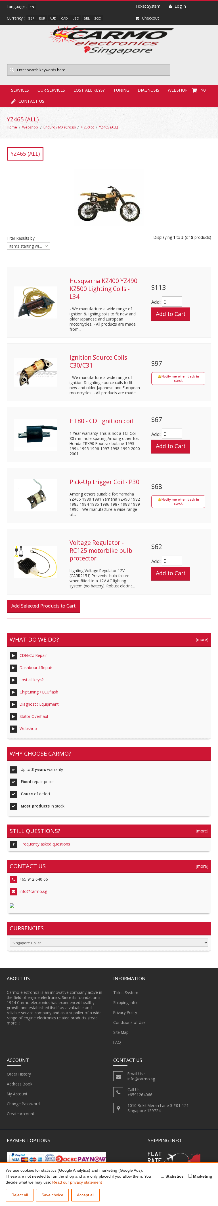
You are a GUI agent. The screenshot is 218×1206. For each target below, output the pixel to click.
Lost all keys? (31, 679)
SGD (97, 18)
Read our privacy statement (77, 1182)
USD (75, 18)
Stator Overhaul (34, 716)
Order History (19, 1074)
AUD (53, 18)
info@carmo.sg (33, 891)
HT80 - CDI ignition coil (101, 421)
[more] (201, 639)
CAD (64, 18)
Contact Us (31, 101)
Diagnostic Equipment (39, 704)
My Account (17, 1094)
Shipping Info (125, 1002)
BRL (87, 18)
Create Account (20, 1113)
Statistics (174, 1176)
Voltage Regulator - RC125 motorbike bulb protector (101, 550)
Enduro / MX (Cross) (59, 127)
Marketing (202, 1176)
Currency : (16, 18)
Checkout (150, 18)
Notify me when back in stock (180, 378)
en (32, 7)
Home (12, 127)
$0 (203, 90)
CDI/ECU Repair (33, 655)
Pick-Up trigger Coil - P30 (104, 482)
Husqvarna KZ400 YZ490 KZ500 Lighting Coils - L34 (103, 288)
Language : (17, 6)
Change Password (23, 1103)
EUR (42, 18)
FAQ (117, 1042)
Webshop (30, 127)
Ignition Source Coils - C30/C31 (100, 361)
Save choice (52, 1195)
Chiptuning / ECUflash (39, 692)
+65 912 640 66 (34, 879)
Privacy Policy (125, 1012)
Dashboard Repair (36, 667)
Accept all (85, 1195)
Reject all (19, 1195)
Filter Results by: (21, 238)
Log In (180, 6)
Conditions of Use (129, 1022)
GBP (31, 18)
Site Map (121, 1032)
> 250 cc (87, 127)
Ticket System (125, 992)
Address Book (19, 1084)
